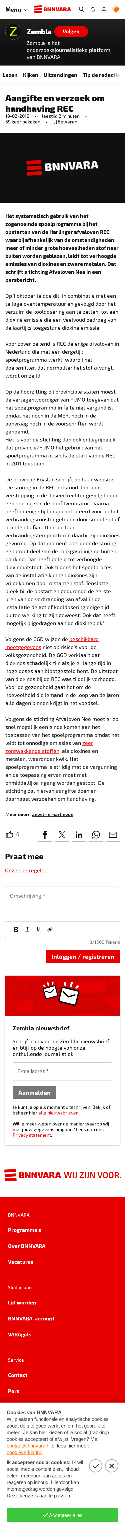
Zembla (39, 32)
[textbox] (62, 904)
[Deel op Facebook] (45, 834)
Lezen (10, 75)
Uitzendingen (60, 75)
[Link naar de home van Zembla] (13, 32)
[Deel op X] (62, 834)
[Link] (50, 930)
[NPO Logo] (116, 9)
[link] (52, 814)
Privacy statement (32, 1135)
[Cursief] (27, 930)
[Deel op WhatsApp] (96, 834)
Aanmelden (34, 1092)
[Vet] (16, 930)
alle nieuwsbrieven (58, 1112)
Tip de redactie (101, 75)
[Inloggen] (104, 9)
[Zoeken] (81, 9)
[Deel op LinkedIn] (79, 834)
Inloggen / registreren (83, 956)
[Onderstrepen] (38, 930)
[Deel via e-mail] (113, 834)
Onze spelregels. (25, 870)
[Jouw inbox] (93, 9)
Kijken (30, 75)
